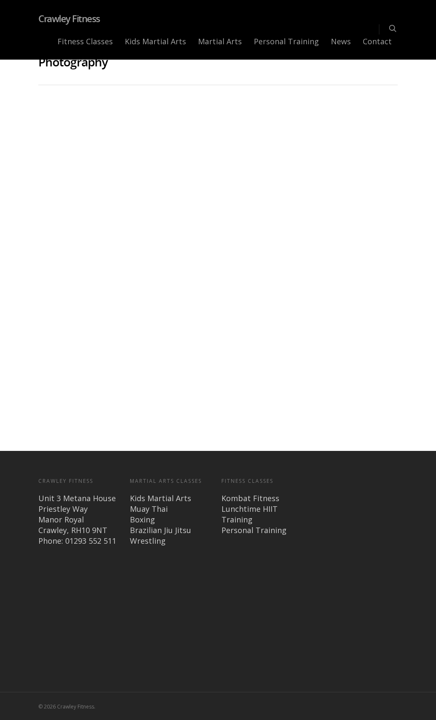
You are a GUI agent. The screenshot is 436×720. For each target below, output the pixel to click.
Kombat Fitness (250, 498)
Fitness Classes (85, 41)
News (341, 41)
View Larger (315, 323)
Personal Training (286, 41)
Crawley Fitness (69, 18)
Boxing (142, 519)
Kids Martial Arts (155, 41)
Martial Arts (220, 41)
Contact (377, 41)
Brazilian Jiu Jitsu (160, 530)
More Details (363, 323)
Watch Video (84, 317)
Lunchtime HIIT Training (249, 514)
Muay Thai (149, 509)
